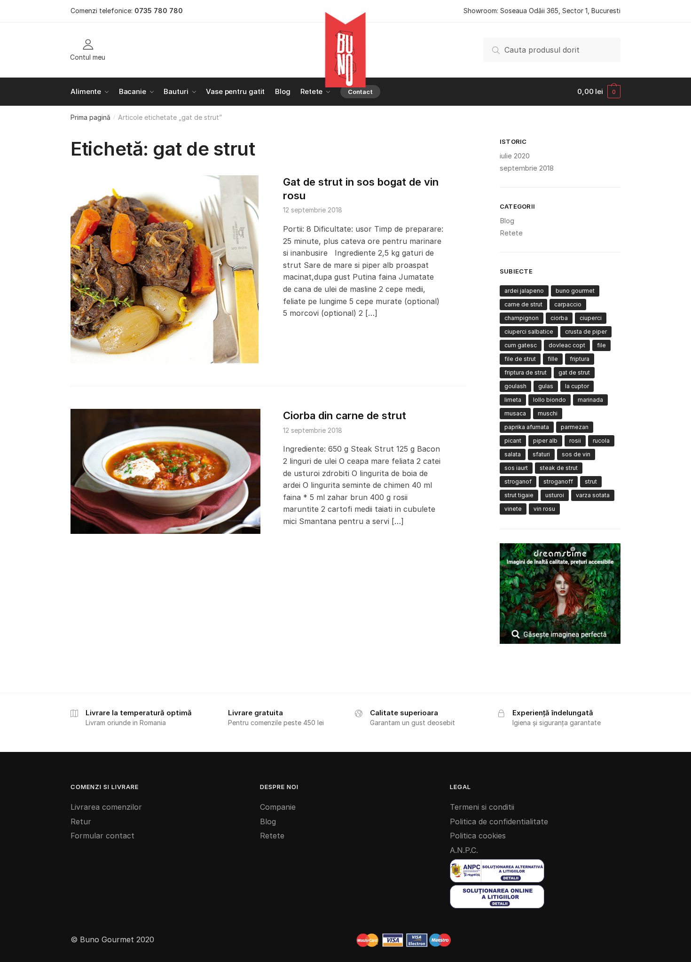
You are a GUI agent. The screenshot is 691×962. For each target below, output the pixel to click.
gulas (545, 386)
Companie (278, 807)
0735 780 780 (158, 11)
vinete (513, 508)
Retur (81, 821)
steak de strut (559, 467)
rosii (575, 440)
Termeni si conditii (482, 807)
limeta (512, 399)
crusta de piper (586, 331)
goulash (515, 386)
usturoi (554, 495)
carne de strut (523, 304)
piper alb (545, 440)
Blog (507, 220)
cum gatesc (520, 345)
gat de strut (574, 372)
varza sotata (593, 495)
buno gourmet (575, 290)
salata (512, 454)
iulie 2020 (515, 155)
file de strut (520, 358)
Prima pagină (90, 117)
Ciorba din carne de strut (344, 415)
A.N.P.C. (464, 850)
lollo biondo (549, 399)
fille (553, 358)
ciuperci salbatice (528, 331)
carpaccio (567, 304)
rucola (601, 440)
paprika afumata (526, 426)
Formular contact (102, 835)
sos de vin (576, 454)
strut (591, 481)
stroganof (518, 481)
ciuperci (591, 317)
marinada (590, 399)
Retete (511, 232)
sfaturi (541, 454)
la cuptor (577, 386)
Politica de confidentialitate (499, 821)
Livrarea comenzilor (106, 807)
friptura (579, 358)
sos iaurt (516, 467)
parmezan (575, 426)
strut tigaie (519, 495)
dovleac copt (567, 345)
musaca (515, 413)
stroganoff (558, 481)
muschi (548, 413)
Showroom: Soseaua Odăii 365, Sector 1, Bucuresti (541, 11)
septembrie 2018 (527, 168)
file (601, 345)
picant (512, 440)
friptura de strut (525, 372)
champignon (521, 317)
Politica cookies (478, 835)
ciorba (559, 317)
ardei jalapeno (524, 290)
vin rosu (544, 508)
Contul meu (87, 57)
